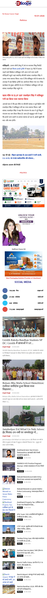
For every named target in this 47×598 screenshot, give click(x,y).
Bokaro (5, 379)
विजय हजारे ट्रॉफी (18, 69)
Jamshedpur (7, 425)
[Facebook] (12, 26)
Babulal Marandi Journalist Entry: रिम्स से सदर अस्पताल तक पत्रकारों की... (29, 478)
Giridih (5, 336)
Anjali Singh (6, 347)
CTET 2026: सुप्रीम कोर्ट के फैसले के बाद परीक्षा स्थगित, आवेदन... (30, 527)
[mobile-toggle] (4, 3)
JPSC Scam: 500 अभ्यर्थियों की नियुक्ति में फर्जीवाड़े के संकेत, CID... (30, 515)
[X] (18, 26)
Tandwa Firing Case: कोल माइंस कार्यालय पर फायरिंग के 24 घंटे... (30, 539)
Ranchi (20, 457)
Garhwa (20, 555)
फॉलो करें (40, 297)
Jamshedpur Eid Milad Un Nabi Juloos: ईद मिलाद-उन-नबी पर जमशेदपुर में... (23, 431)
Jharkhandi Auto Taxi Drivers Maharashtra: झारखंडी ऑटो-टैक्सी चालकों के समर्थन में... (28, 452)
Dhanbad (20, 471)
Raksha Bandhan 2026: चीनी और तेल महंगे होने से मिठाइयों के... (30, 587)
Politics (23, 20)
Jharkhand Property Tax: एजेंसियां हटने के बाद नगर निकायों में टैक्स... (30, 503)
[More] (41, 26)
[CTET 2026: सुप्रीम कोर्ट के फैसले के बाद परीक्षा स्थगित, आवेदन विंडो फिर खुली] (9, 529)
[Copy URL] (35, 26)
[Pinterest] (24, 26)
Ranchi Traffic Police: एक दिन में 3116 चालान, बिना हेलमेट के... (30, 563)
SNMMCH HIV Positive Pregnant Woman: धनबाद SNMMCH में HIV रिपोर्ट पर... (30, 466)
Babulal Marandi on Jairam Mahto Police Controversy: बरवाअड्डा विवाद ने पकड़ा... (30, 491)
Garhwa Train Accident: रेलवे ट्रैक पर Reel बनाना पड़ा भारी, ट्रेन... (30, 551)
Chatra (20, 543)
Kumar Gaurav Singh (12, 14)
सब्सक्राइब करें (38, 309)
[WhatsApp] (30, 26)
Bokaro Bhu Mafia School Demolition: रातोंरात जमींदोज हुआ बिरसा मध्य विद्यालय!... (23, 386)
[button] (43, 3)
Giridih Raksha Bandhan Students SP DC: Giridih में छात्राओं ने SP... (22, 342)
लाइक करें (40, 290)
